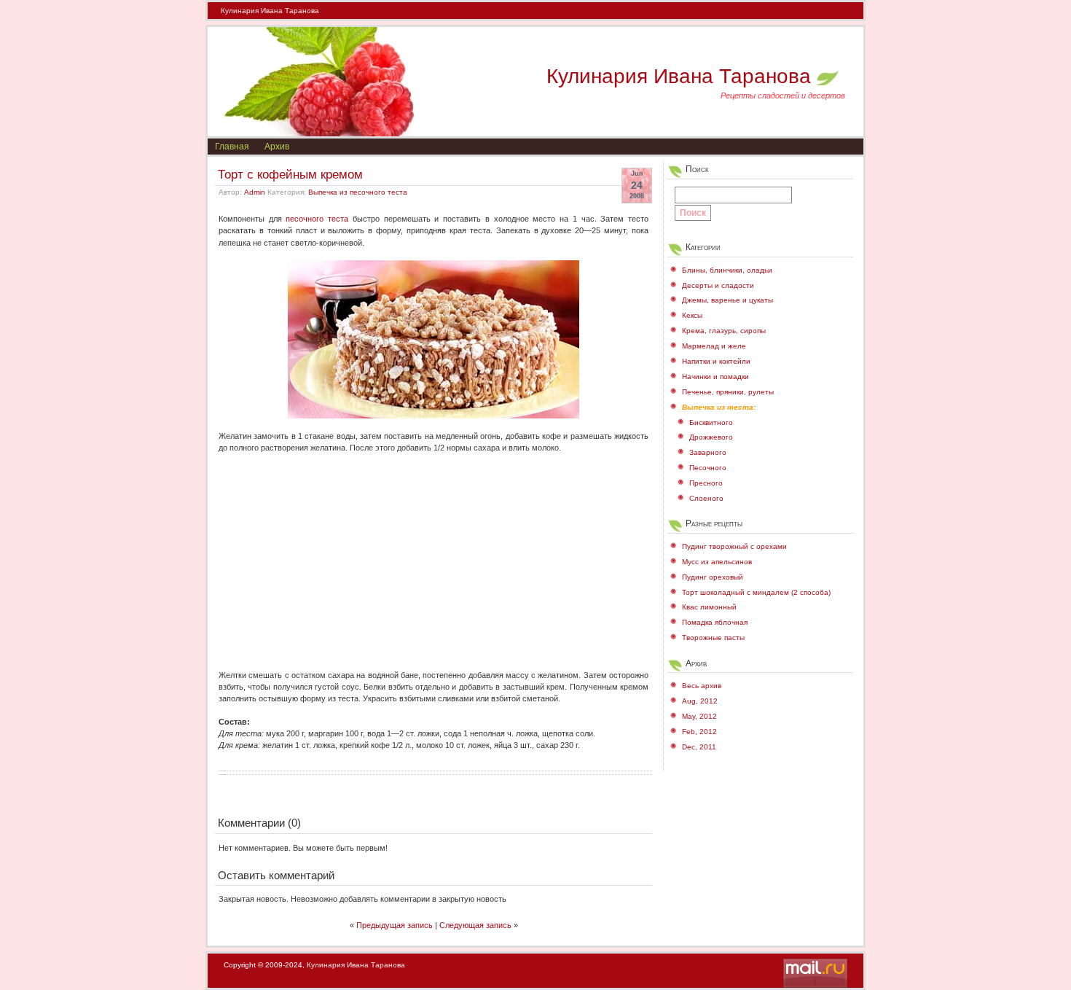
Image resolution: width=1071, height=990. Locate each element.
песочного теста (317, 218)
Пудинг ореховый (712, 577)
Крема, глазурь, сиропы (724, 331)
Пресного (706, 483)
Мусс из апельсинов (717, 562)
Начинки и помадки (715, 377)
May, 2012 (699, 716)
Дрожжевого (711, 437)
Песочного (707, 468)
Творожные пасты (713, 638)
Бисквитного (711, 422)
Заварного (707, 452)
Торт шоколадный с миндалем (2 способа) (756, 592)
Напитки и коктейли (716, 361)
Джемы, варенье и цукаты (727, 300)
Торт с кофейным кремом (290, 174)
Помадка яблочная (715, 622)
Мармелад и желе (714, 346)
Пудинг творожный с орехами (734, 546)
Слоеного (706, 498)
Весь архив (701, 686)
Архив (276, 146)
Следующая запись (475, 925)
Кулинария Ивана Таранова (270, 11)
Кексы (692, 315)
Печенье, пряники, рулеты (728, 392)
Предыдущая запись (394, 925)
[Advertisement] (433, 555)
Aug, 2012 (700, 701)
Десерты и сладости (718, 285)
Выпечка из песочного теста (357, 192)
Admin (254, 192)
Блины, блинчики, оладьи (727, 270)
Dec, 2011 (699, 747)
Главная (232, 146)
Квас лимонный (709, 607)
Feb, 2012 (699, 732)
